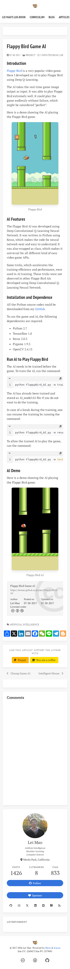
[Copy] (60, 378)
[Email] (43, 905)
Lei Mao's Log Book (14, 17)
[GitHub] (47, 960)
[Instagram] (19, 905)
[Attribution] (17, 610)
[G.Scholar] (51, 905)
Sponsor (36, 895)
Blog (52, 17)
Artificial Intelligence (25, 624)
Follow (36, 883)
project (30, 55)
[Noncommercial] (21, 610)
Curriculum (37, 17)
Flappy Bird (14, 71)
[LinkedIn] (35, 905)
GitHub (40, 309)
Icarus (57, 947)
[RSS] (59, 905)
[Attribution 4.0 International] (35, 960)
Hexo (48, 947)
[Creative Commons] (12, 610)
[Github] (11, 905)
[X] (27, 905)
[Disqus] (35, 751)
